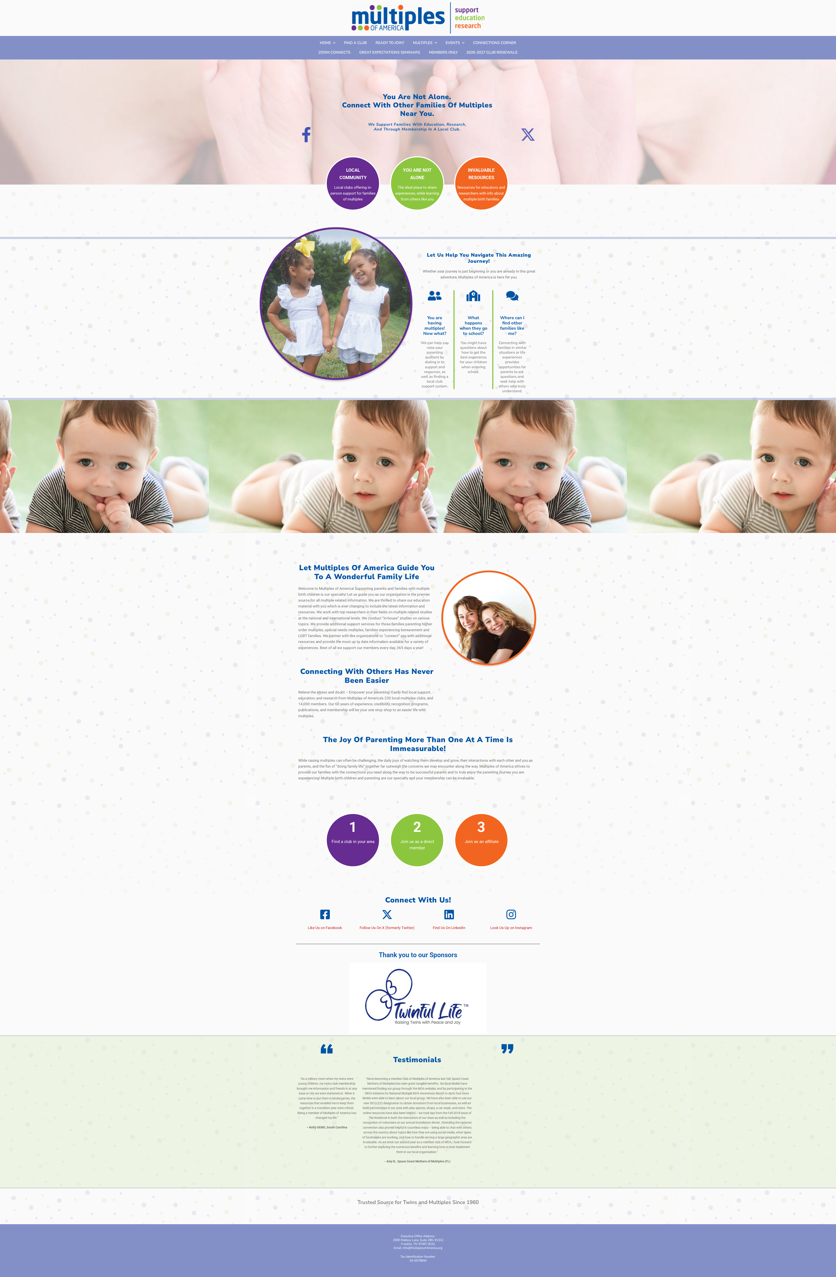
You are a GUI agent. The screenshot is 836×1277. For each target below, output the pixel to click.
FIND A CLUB (355, 42)
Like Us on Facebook (325, 928)
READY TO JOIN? (390, 42)
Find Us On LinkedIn (449, 928)
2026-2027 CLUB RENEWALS (491, 52)
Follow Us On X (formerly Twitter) (387, 928)
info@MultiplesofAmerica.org (422, 1248)
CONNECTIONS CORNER (494, 42)
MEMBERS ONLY (443, 52)
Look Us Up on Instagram (511, 928)
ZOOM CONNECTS (335, 52)
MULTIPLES (423, 42)
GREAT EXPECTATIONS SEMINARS (389, 52)
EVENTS (453, 42)
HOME (325, 42)
